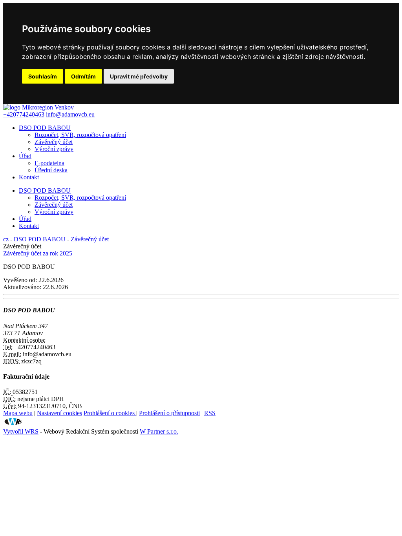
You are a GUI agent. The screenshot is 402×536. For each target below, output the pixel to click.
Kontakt (29, 177)
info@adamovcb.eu (70, 114)
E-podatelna (49, 163)
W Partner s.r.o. (159, 431)
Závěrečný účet (54, 142)
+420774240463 (23, 114)
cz (6, 239)
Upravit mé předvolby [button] (139, 76)
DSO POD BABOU (45, 127)
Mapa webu (18, 413)
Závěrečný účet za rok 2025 (37, 253)
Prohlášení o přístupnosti (169, 413)
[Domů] (38, 107)
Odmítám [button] (83, 76)
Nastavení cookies (59, 413)
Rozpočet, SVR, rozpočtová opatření (80, 134)
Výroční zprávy (54, 149)
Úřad (25, 156)
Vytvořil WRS (20, 431)
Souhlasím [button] (42, 76)
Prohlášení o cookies (110, 413)
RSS (210, 413)
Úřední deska (51, 170)
